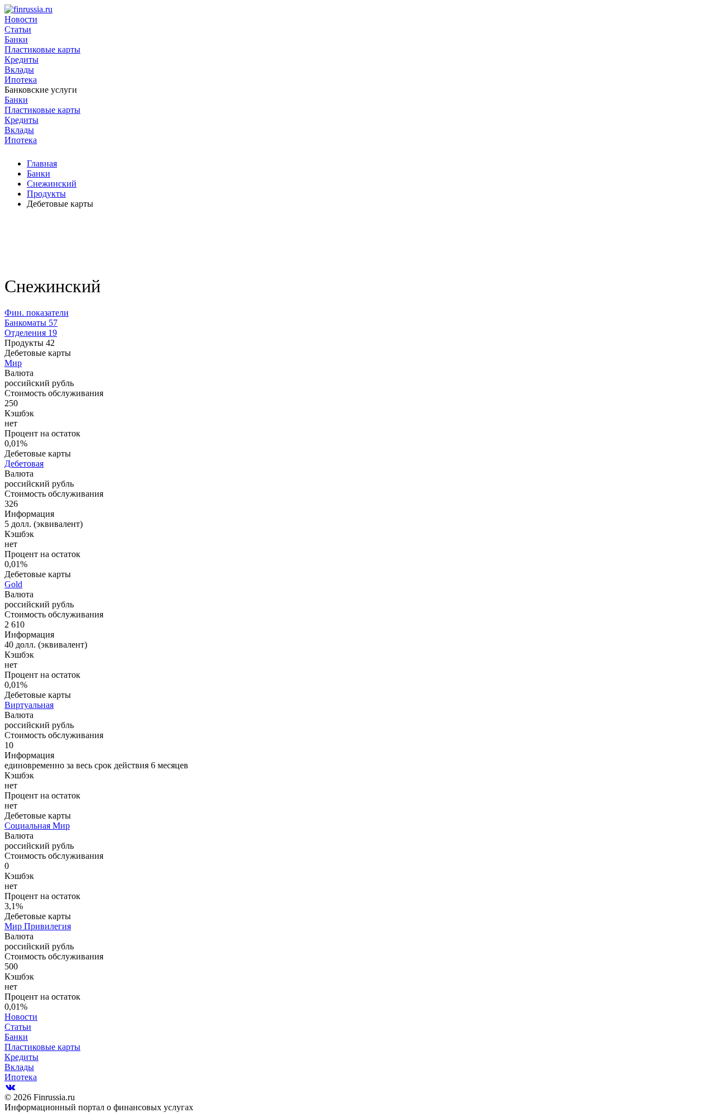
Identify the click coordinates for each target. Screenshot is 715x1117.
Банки (16, 39)
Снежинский (52, 183)
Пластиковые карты (42, 49)
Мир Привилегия (37, 926)
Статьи (17, 29)
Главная (42, 163)
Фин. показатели (36, 312)
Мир (13, 363)
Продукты (46, 193)
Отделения (30, 333)
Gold (13, 584)
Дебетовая (24, 463)
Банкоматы (31, 322)
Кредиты (21, 59)
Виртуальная (29, 705)
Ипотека (20, 79)
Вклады (19, 69)
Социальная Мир (37, 825)
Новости (20, 19)
